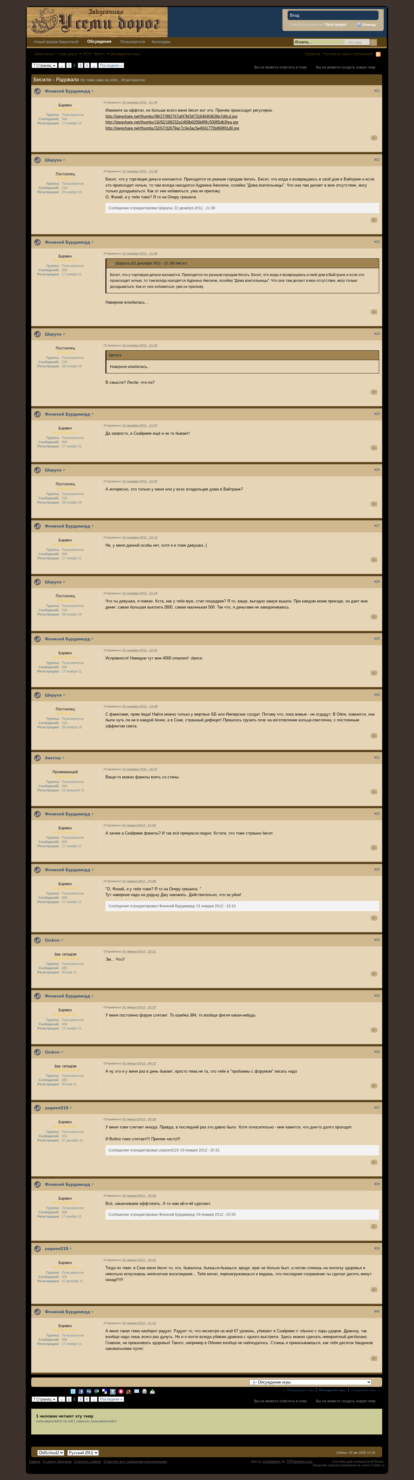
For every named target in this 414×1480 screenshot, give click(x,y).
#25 (377, 414)
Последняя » (111, 65)
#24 (377, 333)
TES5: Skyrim (93, 54)
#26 (377, 469)
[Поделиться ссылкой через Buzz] (96, 1391)
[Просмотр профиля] (92, 91)
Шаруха (53, 159)
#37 (377, 1107)
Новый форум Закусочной (56, 42)
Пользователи (132, 42)
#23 (377, 242)
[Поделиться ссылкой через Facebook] (80, 1391)
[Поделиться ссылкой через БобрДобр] (128, 1391)
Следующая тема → (365, 1390)
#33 (377, 869)
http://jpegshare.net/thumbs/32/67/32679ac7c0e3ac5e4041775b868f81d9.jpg (172, 128)
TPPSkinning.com (299, 1461)
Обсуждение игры (125, 54)
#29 (377, 638)
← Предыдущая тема (298, 1390)
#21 (377, 91)
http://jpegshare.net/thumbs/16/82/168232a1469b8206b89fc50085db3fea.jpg (171, 122)
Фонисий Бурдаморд (67, 91)
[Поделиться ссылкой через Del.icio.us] (104, 1391)
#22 (377, 159)
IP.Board (377, 1461)
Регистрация (335, 24)
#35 (377, 995)
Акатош (53, 757)
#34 (377, 940)
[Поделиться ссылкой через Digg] (88, 1391)
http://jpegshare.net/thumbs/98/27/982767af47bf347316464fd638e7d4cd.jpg (171, 116)
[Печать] (144, 1391)
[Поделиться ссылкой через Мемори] (121, 1391)
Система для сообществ (351, 1461)
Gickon (52, 940)
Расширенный (381, 42)
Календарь (161, 42)
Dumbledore (272, 1461)
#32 (377, 813)
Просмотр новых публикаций (348, 54)
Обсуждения (99, 41)
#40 (377, 1311)
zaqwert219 (56, 1107)
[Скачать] (152, 1391)
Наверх (35, 1461)
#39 (377, 1248)
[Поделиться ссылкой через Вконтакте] (112, 1391)
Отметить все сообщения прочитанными (135, 1461)
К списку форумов (57, 1461)
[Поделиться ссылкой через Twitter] (73, 1391)
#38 (377, 1184)
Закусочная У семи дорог (55, 54)
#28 (377, 581)
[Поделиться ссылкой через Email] (136, 1391)
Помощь (368, 24)
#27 (377, 526)
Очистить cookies (87, 1461)
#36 (377, 1052)
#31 (377, 757)
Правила (312, 54)
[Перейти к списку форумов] (97, 21)
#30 (377, 694)
